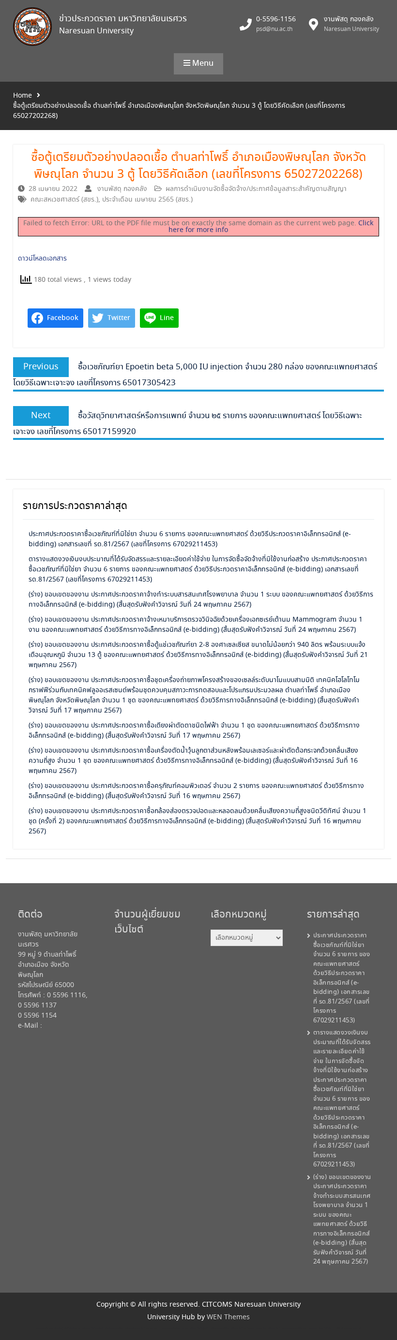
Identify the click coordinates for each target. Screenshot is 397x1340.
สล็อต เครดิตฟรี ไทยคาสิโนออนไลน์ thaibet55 (232, 1328)
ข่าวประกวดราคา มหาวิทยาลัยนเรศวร (123, 19)
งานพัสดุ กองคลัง (122, 189)
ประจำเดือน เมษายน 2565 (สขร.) (147, 199)
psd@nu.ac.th (274, 29)
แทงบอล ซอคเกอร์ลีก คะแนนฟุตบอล (299, 1328)
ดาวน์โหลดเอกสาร (42, 258)
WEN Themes (228, 1317)
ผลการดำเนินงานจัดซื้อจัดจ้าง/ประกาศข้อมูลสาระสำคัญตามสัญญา (256, 189)
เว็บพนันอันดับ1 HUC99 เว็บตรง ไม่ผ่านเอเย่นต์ (340, 1328)
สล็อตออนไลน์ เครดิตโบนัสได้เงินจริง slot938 (102, 1328)
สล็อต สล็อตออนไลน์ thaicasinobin (142, 1328)
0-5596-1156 (276, 19)
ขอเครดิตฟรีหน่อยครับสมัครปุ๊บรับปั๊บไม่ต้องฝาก (58, 1328)
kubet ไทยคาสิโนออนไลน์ (268, 1328)
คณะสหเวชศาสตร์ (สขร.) (64, 199)
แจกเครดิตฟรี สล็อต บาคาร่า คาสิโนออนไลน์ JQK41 (185, 1328)
